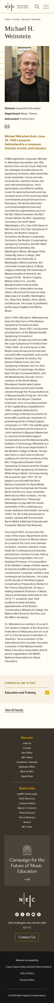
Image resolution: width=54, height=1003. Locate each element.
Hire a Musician (27, 817)
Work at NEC (27, 771)
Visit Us (27, 743)
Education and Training (20, 692)
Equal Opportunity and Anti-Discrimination (28, 967)
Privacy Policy (27, 980)
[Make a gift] (27, 860)
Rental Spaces (27, 813)
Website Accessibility (27, 960)
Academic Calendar (27, 762)
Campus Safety (27, 803)
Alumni (27, 822)
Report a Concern (27, 808)
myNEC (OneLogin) (27, 794)
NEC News (27, 757)
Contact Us (27, 937)
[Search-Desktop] (37, 7)
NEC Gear (27, 827)
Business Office (27, 767)
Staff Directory (27, 799)
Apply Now (27, 776)
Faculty (27, 748)
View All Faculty (14, 710)
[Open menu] (46, 7)
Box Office (27, 753)
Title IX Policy (27, 973)
